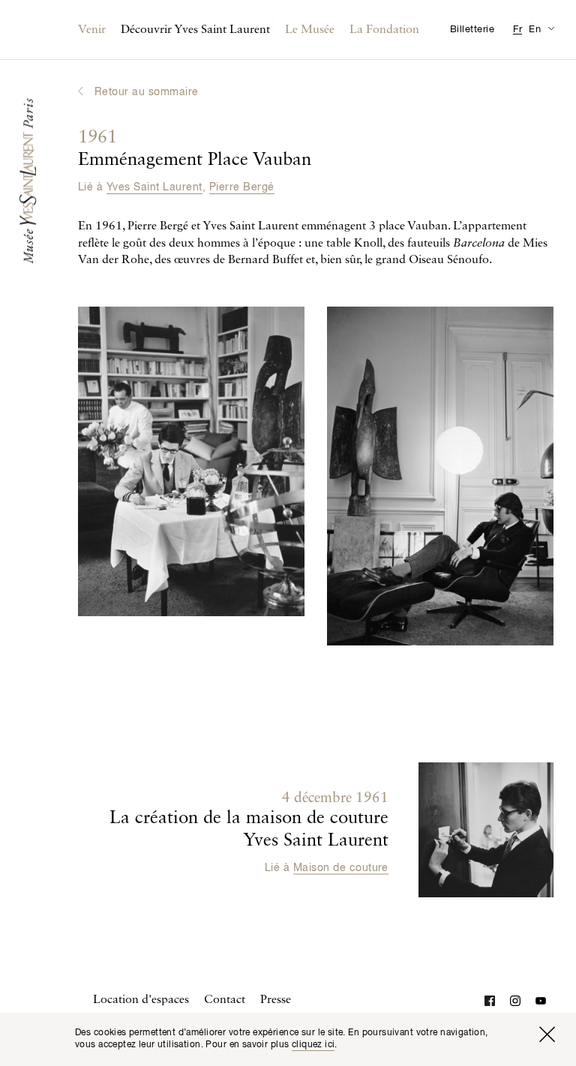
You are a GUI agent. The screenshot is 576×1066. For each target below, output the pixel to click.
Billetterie (472, 29)
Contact (224, 1000)
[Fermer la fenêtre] (547, 1035)
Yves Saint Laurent (154, 187)
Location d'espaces (141, 1000)
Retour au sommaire (146, 92)
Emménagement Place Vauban (194, 149)
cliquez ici (313, 1045)
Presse (275, 1000)
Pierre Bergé (241, 187)
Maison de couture (340, 868)
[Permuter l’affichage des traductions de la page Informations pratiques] (551, 28)
